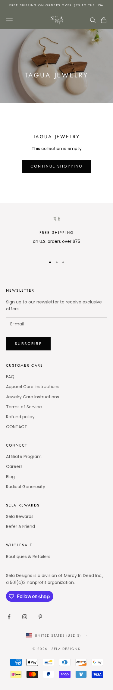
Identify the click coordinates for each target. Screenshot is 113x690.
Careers (14, 466)
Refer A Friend (20, 526)
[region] (56, 233)
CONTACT (16, 427)
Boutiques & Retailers (28, 557)
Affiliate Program (24, 456)
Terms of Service (24, 407)
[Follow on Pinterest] (40, 617)
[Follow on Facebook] (9, 617)
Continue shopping (56, 166)
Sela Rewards (19, 516)
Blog (10, 477)
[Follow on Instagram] (25, 617)
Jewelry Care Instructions (32, 397)
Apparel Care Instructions (32, 387)
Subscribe (28, 344)
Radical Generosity (25, 487)
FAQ (10, 377)
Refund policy (20, 417)
